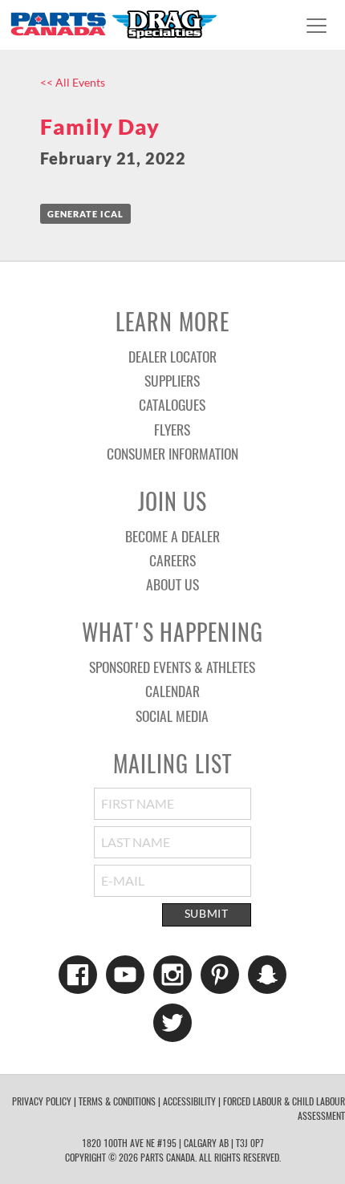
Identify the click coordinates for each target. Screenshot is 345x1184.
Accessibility (189, 1101)
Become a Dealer (172, 535)
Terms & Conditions (117, 1101)
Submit (207, 913)
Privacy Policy (41, 1101)
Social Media (172, 715)
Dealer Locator (172, 356)
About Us (172, 584)
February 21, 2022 (113, 158)
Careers (172, 559)
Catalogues (172, 404)
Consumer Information (172, 453)
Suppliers (172, 380)
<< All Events (72, 82)
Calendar (172, 690)
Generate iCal (85, 214)
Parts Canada (113, 24)
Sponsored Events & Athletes (172, 666)
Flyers (172, 429)
